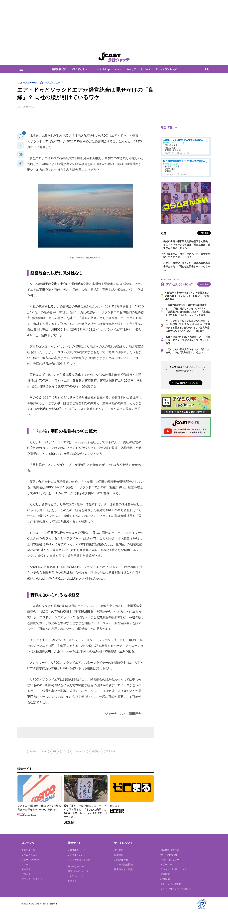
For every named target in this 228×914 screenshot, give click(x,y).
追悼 (164, 233)
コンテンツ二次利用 (170, 883)
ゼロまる (72, 881)
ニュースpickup (27, 82)
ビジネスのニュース (51, 82)
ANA (44, 751)
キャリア (131, 69)
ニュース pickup (101, 69)
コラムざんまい (79, 69)
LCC (64, 751)
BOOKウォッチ (76, 866)
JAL (54, 751)
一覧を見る (204, 233)
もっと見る (204, 284)
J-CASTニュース (77, 849)
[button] (21, 69)
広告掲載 (165, 874)
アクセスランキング (165, 69)
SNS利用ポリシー (169, 859)
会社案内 (118, 849)
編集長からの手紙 (123, 869)
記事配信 (165, 879)
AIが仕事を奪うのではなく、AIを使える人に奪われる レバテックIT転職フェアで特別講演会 (187, 295)
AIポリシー (166, 864)
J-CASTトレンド (77, 854)
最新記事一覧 (59, 69)
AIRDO (32, 751)
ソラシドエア (79, 751)
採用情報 (118, 854)
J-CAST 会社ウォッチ (114, 57)
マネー (118, 69)
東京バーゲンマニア (78, 871)
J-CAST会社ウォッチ (79, 859)
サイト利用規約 (168, 854)
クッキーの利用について (173, 869)
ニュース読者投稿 (123, 864)
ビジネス (145, 69)
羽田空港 (110, 751)
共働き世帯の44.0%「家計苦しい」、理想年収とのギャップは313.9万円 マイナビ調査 (188, 340)
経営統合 (96, 751)
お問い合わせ (121, 859)
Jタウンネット (75, 876)
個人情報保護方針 (169, 849)
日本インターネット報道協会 (175, 888)
